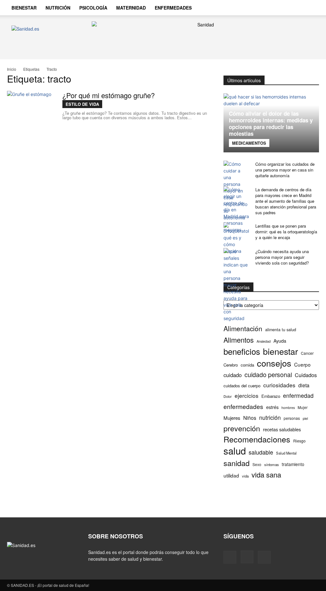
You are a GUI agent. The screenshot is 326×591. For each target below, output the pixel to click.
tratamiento (293, 464)
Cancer (307, 353)
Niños (249, 417)
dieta (303, 385)
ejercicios (247, 395)
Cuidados (306, 375)
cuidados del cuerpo (241, 386)
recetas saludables (282, 429)
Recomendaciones (256, 439)
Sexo (256, 464)
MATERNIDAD (131, 7)
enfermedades (243, 406)
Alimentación (242, 328)
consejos (274, 363)
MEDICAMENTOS (249, 143)
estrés (272, 407)
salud (234, 450)
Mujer (303, 407)
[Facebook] (229, 557)
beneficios (241, 351)
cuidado (232, 375)
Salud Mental (286, 453)
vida (245, 475)
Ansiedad (264, 341)
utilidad (231, 475)
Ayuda (279, 340)
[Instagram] (247, 557)
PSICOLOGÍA (93, 7)
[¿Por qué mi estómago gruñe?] (31, 115)
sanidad (236, 463)
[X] (264, 557)
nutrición (270, 417)
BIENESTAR (24, 7)
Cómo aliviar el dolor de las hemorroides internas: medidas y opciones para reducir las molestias (271, 123)
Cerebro (230, 365)
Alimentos (238, 339)
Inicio (11, 69)
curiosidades (279, 385)
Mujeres (231, 417)
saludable (261, 452)
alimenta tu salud (280, 329)
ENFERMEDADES (173, 7)
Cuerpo (302, 364)
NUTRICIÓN (58, 7)
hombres (288, 407)
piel (305, 418)
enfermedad (298, 395)
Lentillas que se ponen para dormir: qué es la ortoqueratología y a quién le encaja (286, 231)
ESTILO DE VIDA (82, 104)
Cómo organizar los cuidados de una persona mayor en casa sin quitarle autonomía (285, 170)
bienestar (280, 351)
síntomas (271, 464)
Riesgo (299, 440)
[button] (311, 8)
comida (247, 365)
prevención (241, 428)
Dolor (227, 396)
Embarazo (270, 396)
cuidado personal (268, 374)
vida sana (266, 474)
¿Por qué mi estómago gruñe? (108, 95)
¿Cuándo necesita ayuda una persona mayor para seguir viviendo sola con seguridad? (282, 257)
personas (292, 418)
